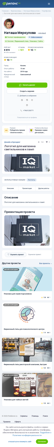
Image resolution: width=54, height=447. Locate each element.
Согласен (42, 442)
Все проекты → (45, 263)
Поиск (45, 416)
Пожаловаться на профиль (27, 117)
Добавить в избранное (27, 96)
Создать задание (27, 91)
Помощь (35, 416)
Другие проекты (11, 263)
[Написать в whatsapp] (32, 100)
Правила (6, 422)
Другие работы (43, 188)
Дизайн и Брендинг (12, 142)
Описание (10, 188)
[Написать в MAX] (27, 100)
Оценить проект (15, 254)
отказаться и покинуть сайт (20, 442)
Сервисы (24, 416)
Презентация (27, 188)
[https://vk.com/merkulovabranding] (27, 105)
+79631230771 (28, 110)
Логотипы (31, 180)
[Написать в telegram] (22, 100)
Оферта (18, 422)
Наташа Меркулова (20, 33)
